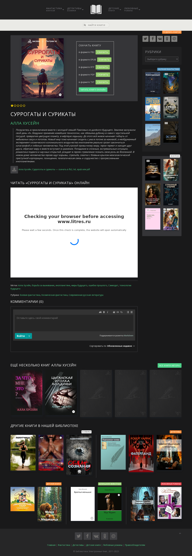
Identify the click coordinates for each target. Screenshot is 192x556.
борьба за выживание (43, 285)
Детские (113, 9)
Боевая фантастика (30, 295)
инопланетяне (63, 285)
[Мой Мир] (174, 39)
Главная (51, 545)
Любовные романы (112, 545)
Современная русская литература (86, 295)
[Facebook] (153, 39)
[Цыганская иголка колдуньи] (59, 392)
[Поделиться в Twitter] (78, 536)
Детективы (74, 9)
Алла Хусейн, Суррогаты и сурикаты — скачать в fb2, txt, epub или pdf (54, 169)
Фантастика (54, 9)
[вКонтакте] (160, 39)
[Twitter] (145, 39)
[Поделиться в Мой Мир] (113, 536)
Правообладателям (135, 545)
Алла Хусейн (24, 123)
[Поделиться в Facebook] (87, 536)
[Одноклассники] (167, 39)
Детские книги (93, 545)
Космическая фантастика (54, 295)
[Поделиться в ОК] (104, 536)
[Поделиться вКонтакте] (96, 536)
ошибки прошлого (97, 285)
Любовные (131, 9)
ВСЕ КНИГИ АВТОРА (169, 365)
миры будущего (79, 285)
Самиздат (113, 285)
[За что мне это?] (25, 392)
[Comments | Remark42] (74, 329)
